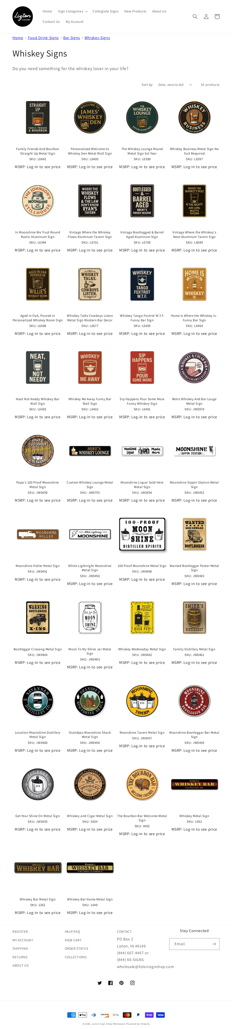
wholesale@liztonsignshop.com (145, 966)
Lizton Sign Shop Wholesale (108, 1023)
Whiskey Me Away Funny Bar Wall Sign (89, 401)
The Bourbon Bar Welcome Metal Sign (142, 818)
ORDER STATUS (76, 948)
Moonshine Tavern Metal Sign (142, 732)
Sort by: (147, 84)
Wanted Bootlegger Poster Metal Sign (194, 568)
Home (17, 37)
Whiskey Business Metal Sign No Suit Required (194, 151)
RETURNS (20, 957)
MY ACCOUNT (22, 940)
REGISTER (20, 931)
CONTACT (124, 931)
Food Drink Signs (43, 37)
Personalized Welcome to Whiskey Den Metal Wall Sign (90, 151)
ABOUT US (20, 965)
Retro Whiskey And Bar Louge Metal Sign (194, 401)
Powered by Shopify (138, 1023)
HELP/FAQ (72, 931)
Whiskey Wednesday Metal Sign (142, 649)
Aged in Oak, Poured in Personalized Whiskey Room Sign (38, 317)
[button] (72, 11)
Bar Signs (71, 37)
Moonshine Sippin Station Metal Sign (194, 484)
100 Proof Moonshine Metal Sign (142, 566)
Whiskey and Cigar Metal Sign (90, 816)
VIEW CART (73, 940)
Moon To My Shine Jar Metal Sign (89, 651)
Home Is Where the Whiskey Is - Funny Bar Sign (194, 317)
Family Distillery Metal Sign (194, 649)
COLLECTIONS (76, 957)
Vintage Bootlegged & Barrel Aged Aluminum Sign (142, 234)
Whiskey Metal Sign (194, 816)
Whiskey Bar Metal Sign (38, 899)
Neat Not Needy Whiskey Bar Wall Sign (38, 401)
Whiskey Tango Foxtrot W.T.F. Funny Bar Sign (142, 317)
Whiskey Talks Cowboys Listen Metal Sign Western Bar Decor (90, 317)
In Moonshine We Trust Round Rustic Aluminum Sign (37, 234)
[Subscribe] (213, 944)
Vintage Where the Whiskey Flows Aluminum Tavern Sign (90, 234)
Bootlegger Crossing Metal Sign (38, 649)
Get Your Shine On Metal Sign (37, 816)
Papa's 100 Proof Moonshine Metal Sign (37, 484)
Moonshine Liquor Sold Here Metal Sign (142, 484)
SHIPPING (20, 948)
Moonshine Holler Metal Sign (38, 566)
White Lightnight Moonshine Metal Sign (89, 568)
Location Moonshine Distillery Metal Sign (37, 734)
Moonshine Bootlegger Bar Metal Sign (194, 734)
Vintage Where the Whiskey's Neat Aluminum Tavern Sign (194, 234)
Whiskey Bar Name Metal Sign (90, 899)
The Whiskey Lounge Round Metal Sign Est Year (142, 151)
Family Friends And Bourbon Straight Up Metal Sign (37, 151)
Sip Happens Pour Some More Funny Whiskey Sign (142, 401)
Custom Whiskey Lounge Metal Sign (90, 484)
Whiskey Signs (97, 37)
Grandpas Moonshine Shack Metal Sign (90, 734)
